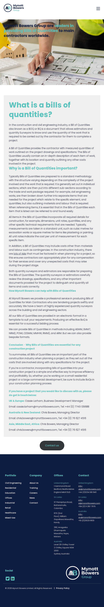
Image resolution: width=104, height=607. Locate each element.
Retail (8, 507)
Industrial (10, 503)
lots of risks (20, 253)
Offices (8, 498)
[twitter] (8, 578)
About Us (34, 483)
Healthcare (10, 512)
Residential (10, 488)
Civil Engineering (13, 483)
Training (34, 488)
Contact (34, 503)
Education (10, 493)
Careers (33, 493)
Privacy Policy (63, 588)
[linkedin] (13, 578)
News (32, 498)
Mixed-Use (10, 517)
